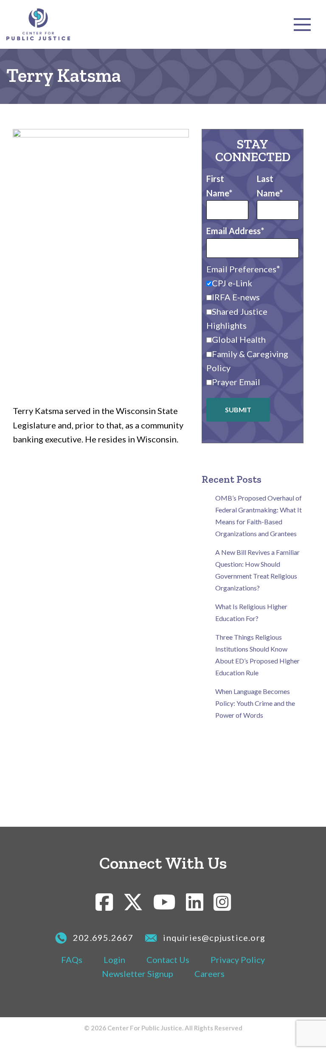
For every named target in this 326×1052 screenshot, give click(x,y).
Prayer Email (236, 382)
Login (114, 959)
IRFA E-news (236, 297)
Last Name (268, 185)
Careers (209, 973)
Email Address (233, 231)
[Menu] (302, 24)
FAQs (71, 959)
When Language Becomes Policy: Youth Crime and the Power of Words (255, 703)
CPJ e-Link (232, 283)
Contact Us (167, 959)
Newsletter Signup (137, 973)
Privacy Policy (238, 959)
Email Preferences (241, 269)
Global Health (239, 339)
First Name (217, 185)
